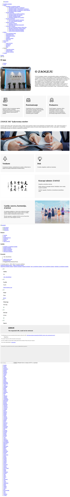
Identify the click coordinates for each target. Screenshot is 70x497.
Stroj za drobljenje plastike (36, 266)
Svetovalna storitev (10, 49)
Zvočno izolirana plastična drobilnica (17, 13)
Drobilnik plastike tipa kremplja (15, 15)
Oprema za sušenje (13, 23)
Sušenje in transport (10, 22)
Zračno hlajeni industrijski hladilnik (16, 31)
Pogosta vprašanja (10, 51)
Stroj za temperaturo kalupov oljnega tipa (17, 27)
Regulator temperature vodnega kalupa (17, 28)
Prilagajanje (5, 40)
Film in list (8, 39)
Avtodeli (8, 37)
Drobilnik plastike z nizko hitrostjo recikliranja (19, 8)
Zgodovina (8, 44)
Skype (4, 298)
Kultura (5, 240)
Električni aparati (9, 38)
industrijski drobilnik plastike (7, 266)
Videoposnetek (9, 50)
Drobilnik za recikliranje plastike (13, 6)
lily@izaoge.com (7, 260)
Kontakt (5, 53)
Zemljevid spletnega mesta (6, 265)
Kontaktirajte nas (7, 237)
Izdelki (4, 5)
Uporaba (5, 235)
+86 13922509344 (7, 277)
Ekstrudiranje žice (10, 34)
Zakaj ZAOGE (9, 43)
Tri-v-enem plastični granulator (15, 21)
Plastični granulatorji (10, 18)
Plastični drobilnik (10, 12)
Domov (5, 63)
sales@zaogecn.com (7, 259)
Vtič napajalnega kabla (11, 33)
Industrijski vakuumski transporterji (16, 24)
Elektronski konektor (10, 35)
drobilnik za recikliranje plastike (61, 266)
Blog (7, 47)
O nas (4, 42)
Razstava (8, 45)
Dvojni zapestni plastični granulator (16, 20)
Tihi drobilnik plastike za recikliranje (16, 7)
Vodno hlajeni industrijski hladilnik (16, 29)
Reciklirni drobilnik (7, 4)
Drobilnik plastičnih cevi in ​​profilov (16, 17)
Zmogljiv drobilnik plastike (14, 16)
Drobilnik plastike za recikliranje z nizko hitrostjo (19, 10)
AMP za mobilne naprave (18, 265)
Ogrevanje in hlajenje (10, 26)
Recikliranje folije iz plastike (15, 11)
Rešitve (4, 32)
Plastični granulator (18, 266)
